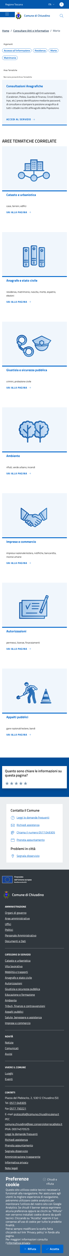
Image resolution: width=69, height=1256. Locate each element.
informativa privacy (18, 1243)
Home (5, 31)
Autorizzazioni (13, 983)
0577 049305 (18, 1103)
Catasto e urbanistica (17, 960)
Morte (53, 50)
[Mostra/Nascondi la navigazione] (7, 14)
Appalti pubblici (14, 1012)
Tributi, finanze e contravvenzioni (25, 1006)
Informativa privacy (16, 1162)
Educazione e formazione (20, 994)
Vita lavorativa (13, 966)
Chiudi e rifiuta (54, 1181)
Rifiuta (34, 1249)
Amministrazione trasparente (22, 1157)
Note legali (11, 1168)
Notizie (9, 1042)
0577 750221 (18, 1108)
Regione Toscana (14, 4)
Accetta (56, 1249)
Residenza (40, 50)
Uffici (8, 924)
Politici (9, 930)
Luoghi (9, 1073)
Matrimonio (10, 58)
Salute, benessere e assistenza (23, 1017)
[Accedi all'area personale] (61, 4)
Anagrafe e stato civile (18, 977)
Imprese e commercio (17, 1023)
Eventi (9, 1079)
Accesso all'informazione (17, 50)
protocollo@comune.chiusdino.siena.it (36, 1114)
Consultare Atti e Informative (31, 31)
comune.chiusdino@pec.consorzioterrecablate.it (33, 1124)
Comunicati (12, 1048)
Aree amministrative (17, 918)
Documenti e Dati (15, 941)
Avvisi (8, 1054)
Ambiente (11, 1000)
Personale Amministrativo (20, 935)
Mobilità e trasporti (16, 972)
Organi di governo (15, 913)
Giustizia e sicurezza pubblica (22, 989)
